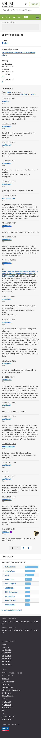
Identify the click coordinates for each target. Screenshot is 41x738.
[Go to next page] (29, 548)
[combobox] (20, 10)
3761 (3, 76)
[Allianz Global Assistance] (5, 729)
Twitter (32, 94)
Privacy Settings (7, 696)
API (3, 710)
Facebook (23, 94)
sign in (9, 92)
